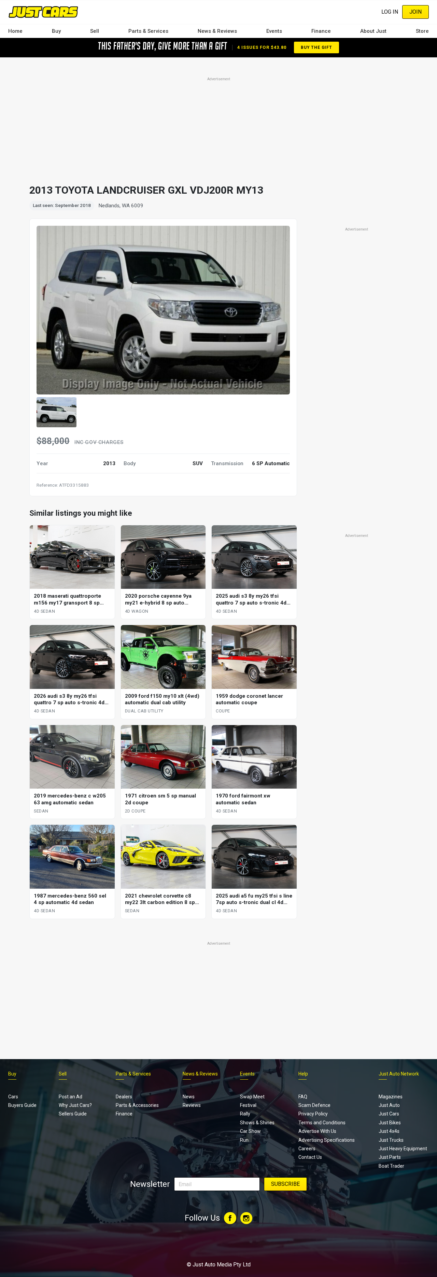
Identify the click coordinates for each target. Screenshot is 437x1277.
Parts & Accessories (137, 1105)
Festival (248, 1105)
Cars (13, 1096)
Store (422, 31)
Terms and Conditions (322, 1122)
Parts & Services (148, 31)
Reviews (192, 1105)
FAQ (302, 1096)
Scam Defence (314, 1105)
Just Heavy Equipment (403, 1148)
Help (303, 1074)
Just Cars (389, 1113)
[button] (56, 412)
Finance (321, 31)
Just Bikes (390, 1122)
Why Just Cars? (75, 1105)
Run (244, 1140)
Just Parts (390, 1157)
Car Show (250, 1131)
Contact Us (310, 1157)
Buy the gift (316, 47)
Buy (56, 31)
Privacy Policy (313, 1113)
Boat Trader (391, 1166)
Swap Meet (252, 1096)
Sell (94, 31)
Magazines (391, 1096)
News (189, 1096)
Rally (245, 1113)
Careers (306, 1148)
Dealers (124, 1096)
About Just (373, 31)
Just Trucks (391, 1140)
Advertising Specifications (326, 1140)
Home (15, 31)
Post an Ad (70, 1096)
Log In (389, 12)
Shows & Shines (257, 1122)
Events (274, 31)
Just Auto (389, 1105)
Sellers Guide (73, 1113)
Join (415, 12)
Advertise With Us (317, 1131)
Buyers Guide (22, 1105)
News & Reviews (217, 31)
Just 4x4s (389, 1131)
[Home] (43, 12)
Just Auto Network (399, 1074)
